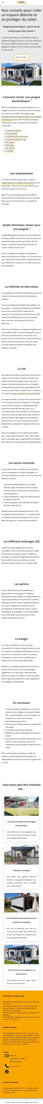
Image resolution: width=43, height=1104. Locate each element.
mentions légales (24, 1102)
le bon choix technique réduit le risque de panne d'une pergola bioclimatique (21, 116)
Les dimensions (12, 133)
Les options (10, 148)
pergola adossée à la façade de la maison (17, 183)
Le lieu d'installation (13, 130)
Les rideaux (10, 142)
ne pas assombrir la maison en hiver (25, 393)
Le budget (9, 151)
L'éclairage (10, 145)
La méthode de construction (17, 136)
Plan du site (33, 1102)
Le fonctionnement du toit (16, 139)
